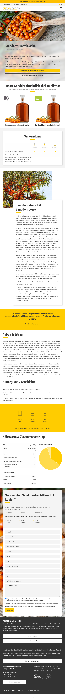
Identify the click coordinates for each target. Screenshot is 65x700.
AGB (24, 690)
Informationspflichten (34, 690)
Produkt (9, 580)
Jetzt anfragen (32, 636)
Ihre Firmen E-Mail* (13, 546)
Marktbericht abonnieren (32, 324)
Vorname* (10, 537)
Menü (32, 698)
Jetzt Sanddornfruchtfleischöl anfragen (32, 70)
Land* (8, 561)
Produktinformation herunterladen (32, 75)
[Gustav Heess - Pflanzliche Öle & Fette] (11, 8)
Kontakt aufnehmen (14, 682)
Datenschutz (16, 690)
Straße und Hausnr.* (13, 566)
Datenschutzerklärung (21, 603)
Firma (8, 556)
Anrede (9, 532)
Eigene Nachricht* (12, 585)
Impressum (6, 690)
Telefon (9, 551)
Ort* (8, 576)
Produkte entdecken (32, 641)
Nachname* (10, 542)
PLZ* (8, 571)
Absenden (10, 610)
